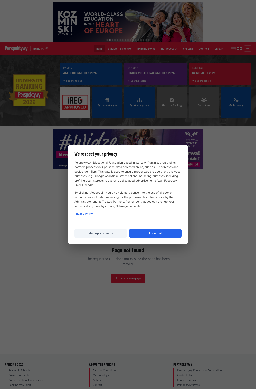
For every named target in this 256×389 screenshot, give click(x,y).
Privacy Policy (83, 213)
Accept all (155, 233)
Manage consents (100, 233)
